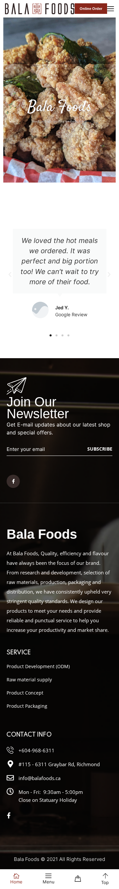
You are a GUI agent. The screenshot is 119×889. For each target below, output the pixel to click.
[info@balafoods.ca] (10, 777)
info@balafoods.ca (39, 778)
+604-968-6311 (37, 750)
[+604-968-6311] (10, 750)
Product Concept (25, 693)
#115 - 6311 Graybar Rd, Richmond (59, 764)
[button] (10, 274)
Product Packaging (27, 706)
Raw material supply (29, 679)
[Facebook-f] (13, 481)
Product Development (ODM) (38, 666)
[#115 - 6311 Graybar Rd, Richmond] (10, 764)
